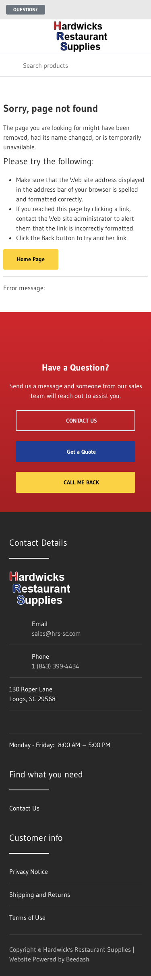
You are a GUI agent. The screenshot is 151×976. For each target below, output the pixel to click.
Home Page (31, 259)
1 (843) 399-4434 (55, 666)
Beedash (77, 959)
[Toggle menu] (11, 36)
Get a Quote (81, 451)
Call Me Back (81, 482)
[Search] (11, 65)
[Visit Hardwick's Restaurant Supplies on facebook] (13, 722)
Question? (25, 9)
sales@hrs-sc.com (56, 633)
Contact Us (81, 420)
